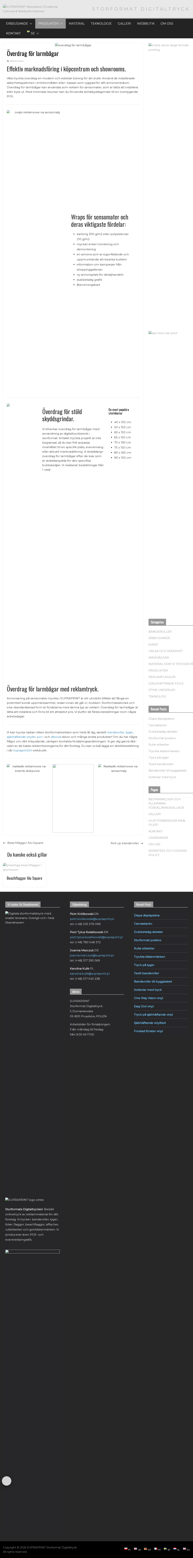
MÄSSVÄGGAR (159, 657)
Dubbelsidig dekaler (163, 731)
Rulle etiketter (159, 744)
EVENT (153, 644)
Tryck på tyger (159, 757)
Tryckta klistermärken (164, 751)
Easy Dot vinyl (144, 1006)
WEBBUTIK (146, 23)
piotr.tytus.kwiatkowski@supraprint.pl (96, 937)
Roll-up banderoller (125, 843)
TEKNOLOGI (157, 696)
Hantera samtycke (6, 1481)
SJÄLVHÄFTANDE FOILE (166, 683)
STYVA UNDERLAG (162, 690)
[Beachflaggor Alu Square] (24, 865)
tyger (129, 732)
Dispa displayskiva (161, 718)
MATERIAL (77, 23)
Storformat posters (162, 738)
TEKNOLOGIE (101, 23)
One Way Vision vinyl (148, 998)
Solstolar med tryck (162, 777)
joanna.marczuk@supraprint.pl (92, 955)
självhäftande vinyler (21, 737)
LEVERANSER (158, 838)
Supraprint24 (22, 750)
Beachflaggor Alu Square (25, 843)
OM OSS (167, 23)
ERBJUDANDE (17, 23)
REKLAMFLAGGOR (162, 677)
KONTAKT (13, 33)
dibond (56, 737)
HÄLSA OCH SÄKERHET (166, 651)
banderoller (115, 732)
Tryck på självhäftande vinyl (153, 1014)
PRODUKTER (48, 23)
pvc (39, 737)
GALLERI (124, 23)
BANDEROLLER (160, 631)
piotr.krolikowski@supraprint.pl (92, 919)
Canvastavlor (158, 725)
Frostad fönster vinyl (148, 1031)
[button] (30, 24)
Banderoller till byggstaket (168, 770)
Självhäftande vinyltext (150, 1023)
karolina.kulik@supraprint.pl (90, 973)
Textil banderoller (161, 764)
